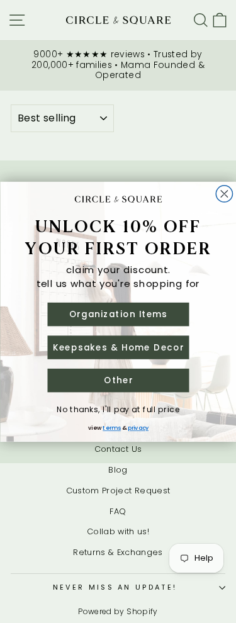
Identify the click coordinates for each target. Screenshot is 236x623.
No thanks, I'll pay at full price (118, 408)
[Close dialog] (224, 194)
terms (112, 428)
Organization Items (118, 314)
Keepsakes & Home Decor (118, 347)
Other (118, 380)
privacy (138, 428)
